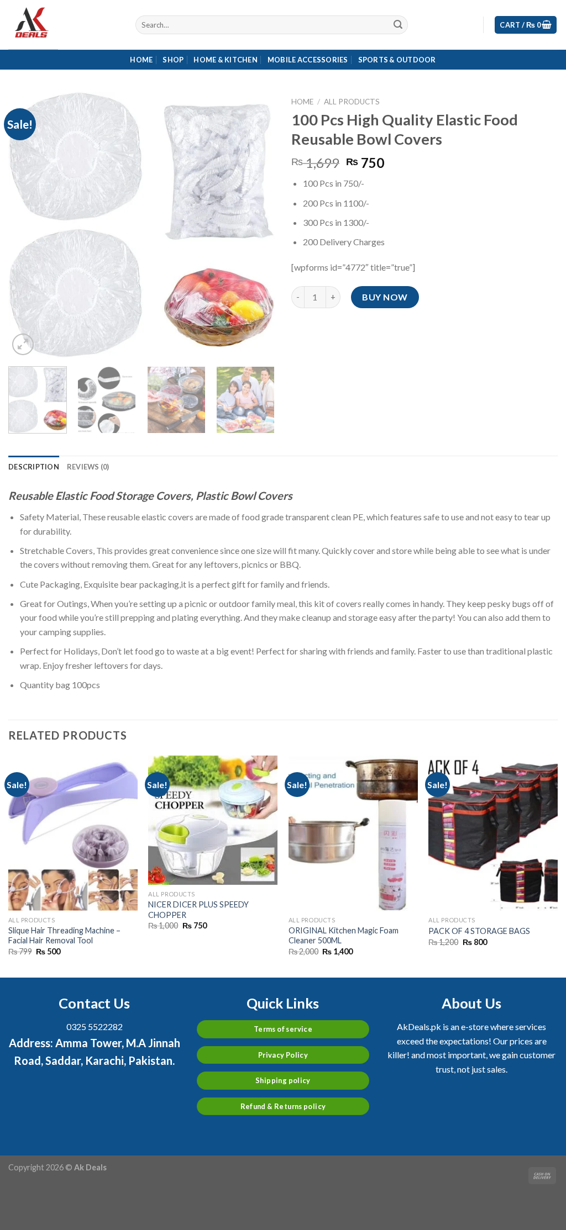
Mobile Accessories (308, 59)
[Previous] (28, 224)
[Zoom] (23, 344)
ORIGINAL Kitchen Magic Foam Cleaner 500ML (344, 936)
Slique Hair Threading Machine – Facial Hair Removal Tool (64, 936)
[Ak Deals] (63, 25)
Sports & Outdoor (397, 59)
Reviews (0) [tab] (88, 466)
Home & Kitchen (225, 59)
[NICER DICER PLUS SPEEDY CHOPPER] (212, 820)
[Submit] (398, 24)
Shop (173, 59)
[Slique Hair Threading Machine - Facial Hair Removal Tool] (73, 833)
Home (141, 59)
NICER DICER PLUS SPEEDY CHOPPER (198, 910)
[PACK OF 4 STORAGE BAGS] (493, 833)
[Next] (255, 224)
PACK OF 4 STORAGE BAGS (479, 931)
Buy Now (384, 297)
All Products (352, 101)
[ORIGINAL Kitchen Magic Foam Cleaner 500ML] (353, 833)
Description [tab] (33, 466)
